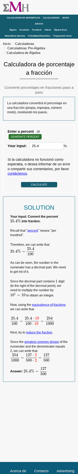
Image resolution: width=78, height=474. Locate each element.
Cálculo (47, 30)
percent (32, 230)
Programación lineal (62, 36)
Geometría (24, 30)
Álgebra (13, 30)
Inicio (7, 43)
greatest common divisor (41, 342)
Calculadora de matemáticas (23, 18)
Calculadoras (51, 18)
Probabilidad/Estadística (39, 36)
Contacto (41, 471)
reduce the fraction (39, 332)
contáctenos (17, 174)
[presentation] (15, 221)
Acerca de (18, 471)
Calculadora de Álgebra (23, 53)
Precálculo (37, 30)
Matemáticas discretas (15, 36)
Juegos (39, 24)
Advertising (65, 471)
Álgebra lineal (60, 30)
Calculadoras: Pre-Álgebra (26, 48)
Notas (65, 18)
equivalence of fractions (49, 304)
